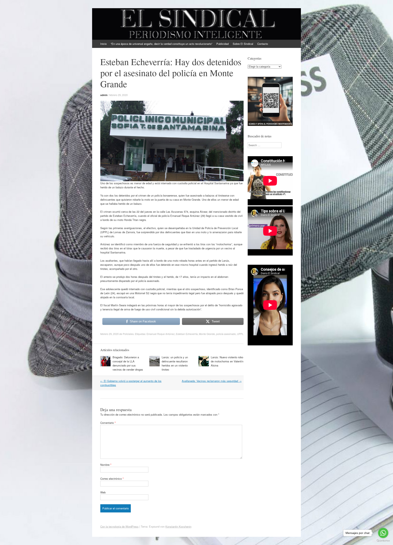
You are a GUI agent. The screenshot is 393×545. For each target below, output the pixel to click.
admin (103, 95)
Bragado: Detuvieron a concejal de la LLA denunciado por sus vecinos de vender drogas (128, 363)
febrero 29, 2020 (118, 95)
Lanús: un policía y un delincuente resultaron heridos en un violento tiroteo (175, 363)
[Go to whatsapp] (383, 533)
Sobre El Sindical (243, 44)
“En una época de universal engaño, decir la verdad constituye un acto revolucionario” (161, 44)
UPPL (240, 334)
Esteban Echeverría (187, 334)
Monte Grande (207, 334)
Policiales (128, 334)
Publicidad (222, 44)
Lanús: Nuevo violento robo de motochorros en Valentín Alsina (227, 361)
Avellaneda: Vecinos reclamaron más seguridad (212, 381)
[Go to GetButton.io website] (383, 540)
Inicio (103, 44)
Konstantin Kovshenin (178, 526)
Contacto (262, 44)
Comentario (108, 423)
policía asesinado (226, 334)
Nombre (105, 465)
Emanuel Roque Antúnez (161, 334)
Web (103, 492)
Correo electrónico (112, 479)
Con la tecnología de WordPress (119, 526)
